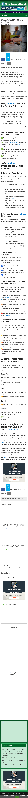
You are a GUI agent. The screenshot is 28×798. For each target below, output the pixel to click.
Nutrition (12, 24)
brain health (13, 142)
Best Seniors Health (10, 793)
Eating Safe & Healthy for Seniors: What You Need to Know (14, 545)
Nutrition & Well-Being (18, 498)
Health (7, 24)
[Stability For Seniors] (14, 464)
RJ (3, 24)
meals (3, 128)
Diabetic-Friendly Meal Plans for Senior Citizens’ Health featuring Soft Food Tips (14, 525)
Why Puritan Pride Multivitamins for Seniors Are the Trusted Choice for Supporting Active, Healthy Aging (14, 753)
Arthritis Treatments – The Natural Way (12, 758)
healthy (6, 457)
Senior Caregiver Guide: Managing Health (12, 500)
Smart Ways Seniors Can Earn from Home (13, 749)
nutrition (7, 57)
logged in (10, 577)
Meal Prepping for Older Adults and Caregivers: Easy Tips (14, 566)
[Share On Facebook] (3, 59)
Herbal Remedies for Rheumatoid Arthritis (13, 765)
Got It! (17, 796)
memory (19, 144)
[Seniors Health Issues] (13, 613)
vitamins (6, 297)
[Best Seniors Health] (14, 2)
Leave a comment (7, 498)
